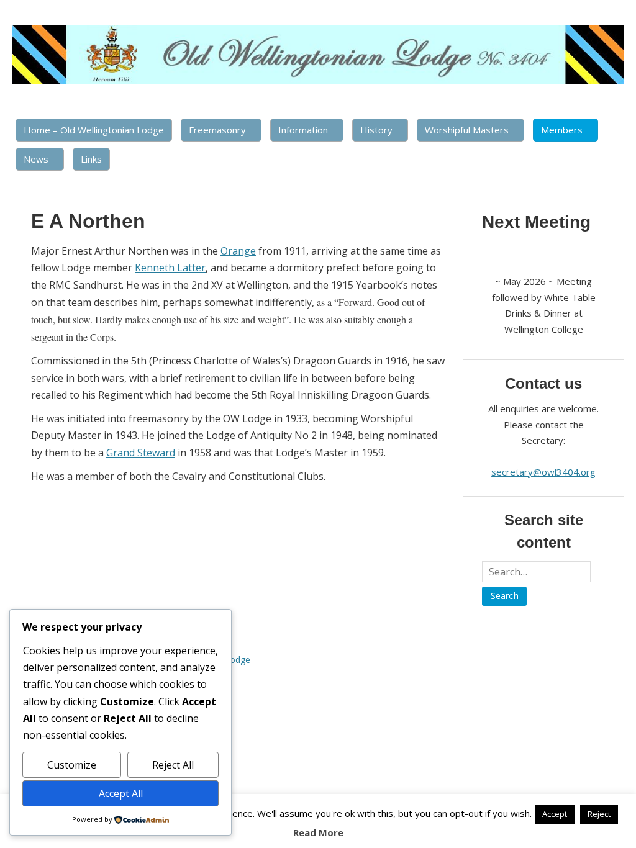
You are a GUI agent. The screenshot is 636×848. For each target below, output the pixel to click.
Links (91, 159)
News (36, 159)
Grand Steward (140, 452)
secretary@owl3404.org (543, 472)
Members (562, 130)
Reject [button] (599, 813)
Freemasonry (217, 130)
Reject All (173, 765)
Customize (71, 765)
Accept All (121, 793)
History (376, 130)
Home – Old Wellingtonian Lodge (94, 130)
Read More (318, 832)
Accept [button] (554, 813)
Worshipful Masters (467, 130)
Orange (238, 251)
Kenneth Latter (170, 267)
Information (303, 130)
